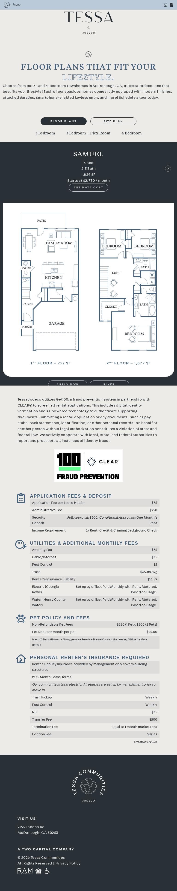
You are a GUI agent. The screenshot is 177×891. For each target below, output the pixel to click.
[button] (168, 169)
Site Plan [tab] (113, 121)
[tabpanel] (88, 257)
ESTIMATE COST (88, 187)
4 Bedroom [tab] (131, 133)
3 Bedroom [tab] (45, 133)
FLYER (109, 384)
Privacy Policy (68, 863)
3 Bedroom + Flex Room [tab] (88, 133)
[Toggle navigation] (12, 5)
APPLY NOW (67, 384)
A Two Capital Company (46, 849)
